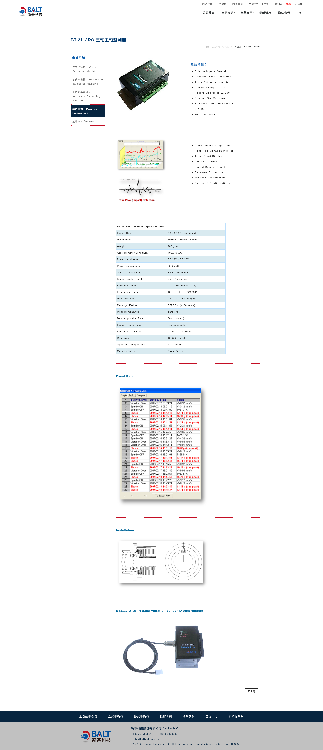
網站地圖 (207, 3)
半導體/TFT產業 (259, 3)
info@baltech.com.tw (146, 739)
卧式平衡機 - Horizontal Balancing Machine (87, 81)
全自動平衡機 (88, 716)
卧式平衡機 (141, 716)
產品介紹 (228, 12)
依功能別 (226, 47)
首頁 (207, 47)
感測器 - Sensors (83, 121)
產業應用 (246, 12)
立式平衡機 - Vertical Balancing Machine (85, 69)
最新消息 (265, 12)
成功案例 (189, 716)
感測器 (279, 3)
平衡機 (223, 3)
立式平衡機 (115, 716)
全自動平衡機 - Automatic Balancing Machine (86, 96)
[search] (300, 14)
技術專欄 (166, 716)
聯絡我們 (284, 12)
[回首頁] (31, 12)
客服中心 (212, 716)
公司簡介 (209, 12)
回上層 (251, 691)
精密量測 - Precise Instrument (84, 111)
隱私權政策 (236, 716)
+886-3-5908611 (143, 734)
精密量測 (237, 3)
